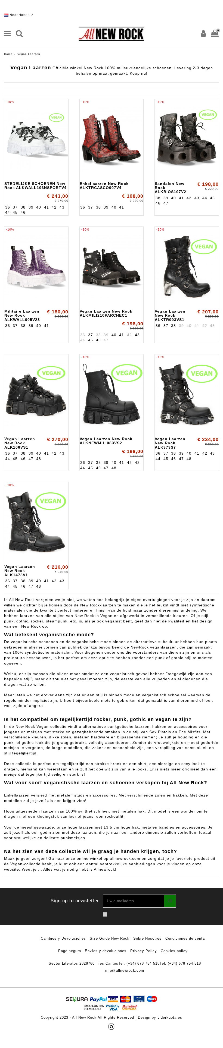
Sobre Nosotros (147, 938)
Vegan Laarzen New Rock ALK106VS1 (19, 443)
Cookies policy (174, 951)
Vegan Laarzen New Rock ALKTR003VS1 (170, 315)
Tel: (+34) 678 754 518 (139, 963)
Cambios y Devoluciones (63, 938)
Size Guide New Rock (109, 938)
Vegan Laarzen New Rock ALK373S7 (170, 443)
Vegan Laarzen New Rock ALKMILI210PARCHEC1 (106, 313)
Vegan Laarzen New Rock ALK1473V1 (19, 570)
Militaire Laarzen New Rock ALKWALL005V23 (22, 315)
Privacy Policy (143, 951)
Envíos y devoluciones (105, 951)
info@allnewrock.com (124, 970)
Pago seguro (69, 951)
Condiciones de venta (185, 938)
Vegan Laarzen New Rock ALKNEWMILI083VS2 (106, 441)
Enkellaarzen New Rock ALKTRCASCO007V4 (104, 185)
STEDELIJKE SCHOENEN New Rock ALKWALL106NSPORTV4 (35, 185)
